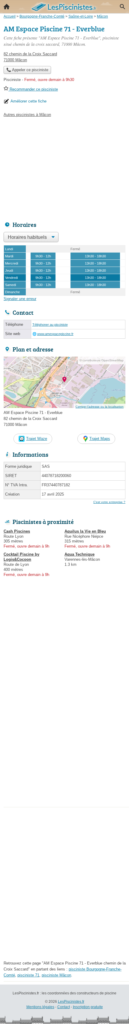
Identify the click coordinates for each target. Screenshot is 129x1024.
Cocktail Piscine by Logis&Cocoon (21, 557)
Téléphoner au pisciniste (50, 324)
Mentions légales (40, 1007)
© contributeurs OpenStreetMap (102, 360)
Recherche (122, 6)
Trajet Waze (36, 438)
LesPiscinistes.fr (71, 1001)
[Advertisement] (64, 741)
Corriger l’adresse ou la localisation (100, 406)
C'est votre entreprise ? (109, 502)
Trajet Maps (99, 438)
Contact (63, 1007)
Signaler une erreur (20, 298)
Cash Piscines (17, 531)
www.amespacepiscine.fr (55, 334)
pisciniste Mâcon (56, 975)
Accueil (6, 6)
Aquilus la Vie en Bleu (85, 531)
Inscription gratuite (88, 1007)
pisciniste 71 (28, 975)
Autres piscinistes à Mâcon (27, 114)
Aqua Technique (79, 554)
